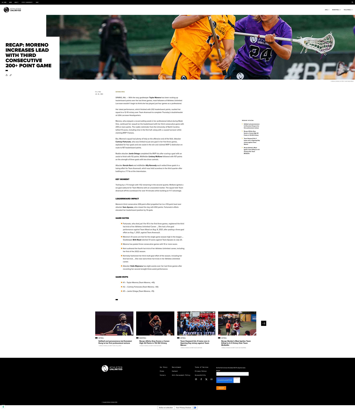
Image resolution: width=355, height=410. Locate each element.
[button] (352, 2)
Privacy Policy (201, 371)
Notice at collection (166, 408)
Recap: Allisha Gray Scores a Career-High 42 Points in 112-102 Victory (251, 133)
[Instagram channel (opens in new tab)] (196, 379)
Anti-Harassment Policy (181, 375)
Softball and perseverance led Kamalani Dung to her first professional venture (252, 126)
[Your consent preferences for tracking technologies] (3, 407)
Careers (163, 375)
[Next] (257, 323)
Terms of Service (201, 367)
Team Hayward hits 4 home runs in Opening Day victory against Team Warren (252, 141)
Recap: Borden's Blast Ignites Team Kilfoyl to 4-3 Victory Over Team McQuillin (252, 150)
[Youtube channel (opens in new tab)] (211, 379)
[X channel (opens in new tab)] (206, 379)
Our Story (163, 367)
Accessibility (200, 375)
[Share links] (7, 75)
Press (162, 371)
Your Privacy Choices (183, 408)
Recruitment (176, 367)
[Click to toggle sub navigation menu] (328, 9)
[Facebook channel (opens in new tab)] (201, 379)
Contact (175, 371)
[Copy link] (11, 75)
